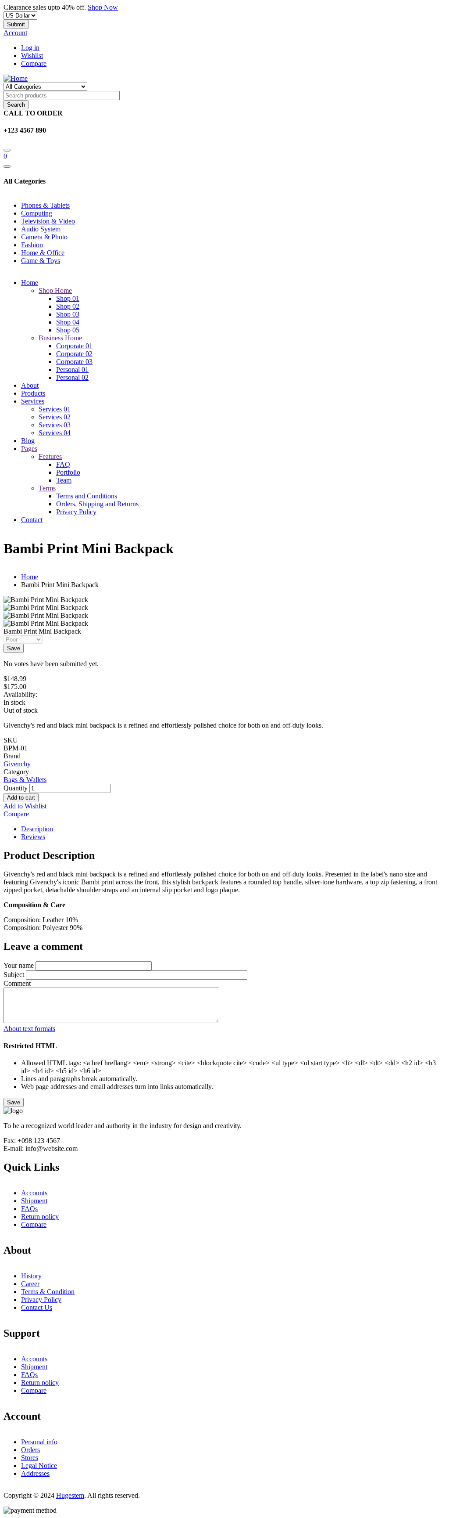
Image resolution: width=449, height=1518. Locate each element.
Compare (33, 63)
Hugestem (70, 1495)
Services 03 (55, 425)
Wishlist (32, 55)
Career (30, 1283)
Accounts (34, 1193)
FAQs (29, 1208)
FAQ (63, 464)
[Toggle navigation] (7, 166)
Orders (30, 1449)
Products (33, 393)
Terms (47, 488)
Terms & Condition (48, 1291)
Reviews (33, 836)
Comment (17, 983)
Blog (28, 440)
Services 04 (55, 432)
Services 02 (55, 417)
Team (63, 480)
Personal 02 (72, 377)
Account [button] (15, 32)
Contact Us (36, 1307)
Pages (29, 448)
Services (32, 401)
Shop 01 (67, 298)
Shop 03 (67, 314)
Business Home (60, 338)
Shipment (34, 1200)
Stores (29, 1457)
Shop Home (55, 290)
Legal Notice (39, 1465)
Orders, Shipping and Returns (97, 504)
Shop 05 (67, 330)
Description (37, 829)
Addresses (35, 1473)
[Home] (16, 78)
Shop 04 (67, 322)
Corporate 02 (74, 353)
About (30, 385)
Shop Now (103, 7)
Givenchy (17, 764)
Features (50, 456)
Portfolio (68, 472)
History (31, 1276)
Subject (14, 974)
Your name (19, 965)
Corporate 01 (74, 346)
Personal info (39, 1442)
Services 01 (55, 409)
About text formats (29, 1028)
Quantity (16, 788)
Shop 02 (67, 306)
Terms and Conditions (86, 496)
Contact (32, 519)
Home (29, 282)
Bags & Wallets (25, 779)
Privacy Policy (76, 512)
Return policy (40, 1216)
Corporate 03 (74, 361)
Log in (30, 47)
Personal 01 (72, 369)
